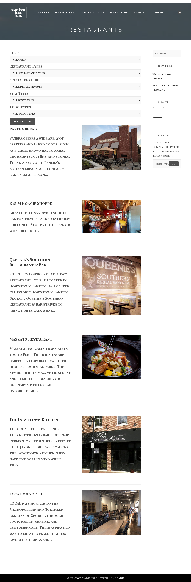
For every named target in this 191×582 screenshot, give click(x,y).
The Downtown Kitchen (34, 419)
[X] (157, 111)
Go (174, 163)
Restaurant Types (26, 66)
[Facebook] (167, 111)
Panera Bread (23, 128)
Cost (14, 53)
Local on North (26, 493)
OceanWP (74, 578)
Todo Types (20, 107)
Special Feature (24, 80)
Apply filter (22, 121)
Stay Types (19, 93)
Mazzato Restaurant (31, 339)
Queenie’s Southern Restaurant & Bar (30, 262)
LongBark (116, 578)
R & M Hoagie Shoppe (31, 203)
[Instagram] (157, 121)
